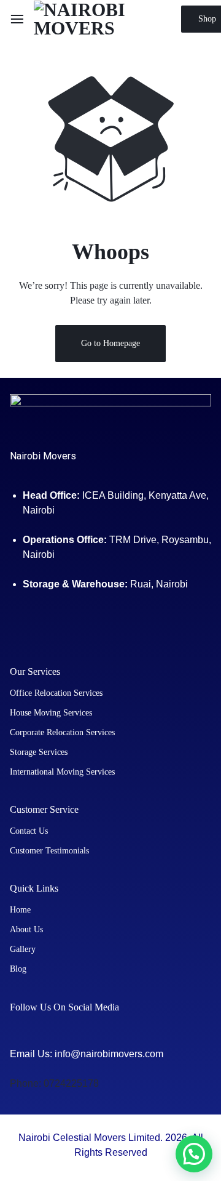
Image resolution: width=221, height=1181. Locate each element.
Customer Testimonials (49, 850)
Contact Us (29, 831)
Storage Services (39, 752)
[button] (194, 1153)
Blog (18, 968)
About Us (26, 929)
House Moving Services (51, 712)
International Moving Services (62, 771)
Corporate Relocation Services (62, 732)
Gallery (23, 949)
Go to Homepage (110, 343)
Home (20, 909)
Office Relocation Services (56, 693)
